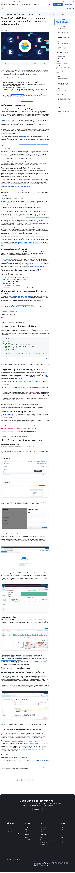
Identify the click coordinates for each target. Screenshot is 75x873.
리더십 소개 (27, 827)
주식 (62, 831)
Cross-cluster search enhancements (60, 95)
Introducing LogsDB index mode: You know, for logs (62, 68)
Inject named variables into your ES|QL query (62, 64)
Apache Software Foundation (44, 863)
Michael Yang (5, 28)
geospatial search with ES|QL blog (37, 266)
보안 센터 (42, 839)
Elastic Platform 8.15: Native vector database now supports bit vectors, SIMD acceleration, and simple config (63, 21)
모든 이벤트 (63, 842)
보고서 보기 (23, 1)
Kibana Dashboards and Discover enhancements (62, 75)
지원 (63, 1)
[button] (72, 14)
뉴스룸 (26, 831)
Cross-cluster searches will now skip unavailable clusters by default (64, 106)
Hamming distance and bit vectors (63, 33)
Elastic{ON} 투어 (64, 839)
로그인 (73, 1)
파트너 (60, 1)
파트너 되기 (42, 831)
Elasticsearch (47, 803)
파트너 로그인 (43, 827)
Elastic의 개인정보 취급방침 (46, 840)
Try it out (58, 113)
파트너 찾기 (42, 825)
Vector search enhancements (62, 26)
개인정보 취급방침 (15, 859)
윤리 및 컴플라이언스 (44, 844)
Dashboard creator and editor (63, 78)
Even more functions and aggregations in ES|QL (61, 55)
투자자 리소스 (64, 825)
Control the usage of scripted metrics (62, 72)
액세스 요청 (42, 829)
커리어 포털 (27, 839)
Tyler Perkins (15, 28)
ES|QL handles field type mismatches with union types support (61, 60)
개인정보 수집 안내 (37, 865)
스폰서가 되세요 (64, 840)
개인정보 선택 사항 (43, 865)
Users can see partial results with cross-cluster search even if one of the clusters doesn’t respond (64, 100)
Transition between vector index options (63, 44)
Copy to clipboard (45, 358)
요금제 (35, 4)
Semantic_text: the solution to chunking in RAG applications (63, 29)
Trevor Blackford (30, 28)
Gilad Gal (10, 28)
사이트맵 (20, 859)
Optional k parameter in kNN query (63, 40)
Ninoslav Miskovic (22, 28)
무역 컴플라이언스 (44, 842)
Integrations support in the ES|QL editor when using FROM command (64, 85)
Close (57, 116)
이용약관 (10, 859)
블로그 (2, 8)
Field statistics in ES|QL (62, 88)
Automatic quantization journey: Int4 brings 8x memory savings (64, 37)
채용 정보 (27, 837)
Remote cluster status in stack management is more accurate (63, 110)
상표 (7, 859)
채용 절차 (27, 840)
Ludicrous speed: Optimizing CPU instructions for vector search (63, 49)
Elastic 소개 (27, 825)
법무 (41, 837)
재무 (62, 829)
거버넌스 (63, 827)
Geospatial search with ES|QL (62, 52)
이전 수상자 (63, 837)
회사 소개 (56, 1)
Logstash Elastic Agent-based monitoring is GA (62, 91)
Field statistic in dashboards (63, 80)
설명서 (39, 4)
